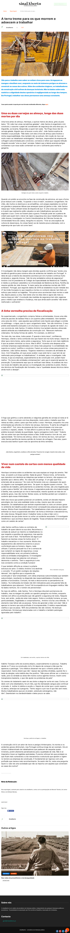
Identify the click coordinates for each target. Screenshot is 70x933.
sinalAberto (9, 27)
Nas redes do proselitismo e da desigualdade (17, 878)
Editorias (6, 873)
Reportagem (13, 11)
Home (5, 11)
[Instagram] (7, 4)
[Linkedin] (10, 4)
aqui (47, 104)
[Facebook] (1, 4)
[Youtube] (4, 4)
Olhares (13, 873)
